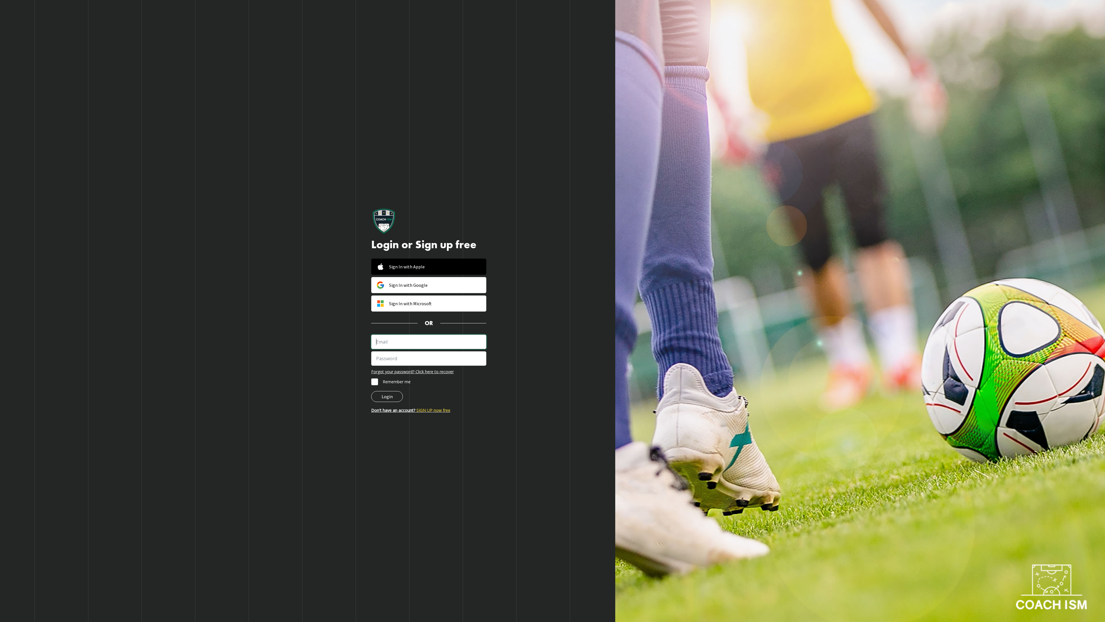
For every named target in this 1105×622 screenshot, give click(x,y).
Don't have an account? (410, 410)
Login (387, 396)
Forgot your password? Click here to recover (412, 371)
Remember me (397, 381)
